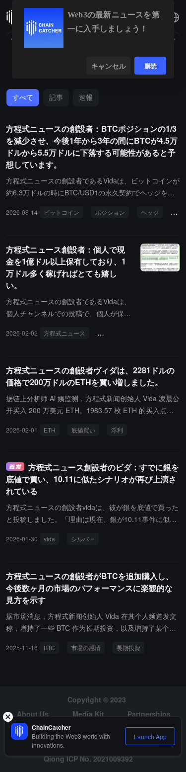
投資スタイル (119, 333)
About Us (33, 714)
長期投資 (128, 647)
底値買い (83, 430)
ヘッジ (150, 212)
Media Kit (88, 714)
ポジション (110, 212)
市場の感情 (86, 647)
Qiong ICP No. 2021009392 (88, 759)
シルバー (83, 538)
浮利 (117, 430)
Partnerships (149, 714)
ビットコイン (61, 212)
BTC (49, 647)
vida (49, 538)
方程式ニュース (64, 333)
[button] (174, 17)
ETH (50, 430)
